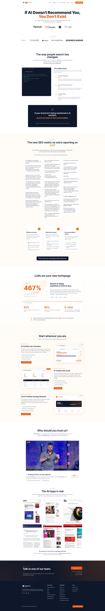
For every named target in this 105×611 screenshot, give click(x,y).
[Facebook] (22, 593)
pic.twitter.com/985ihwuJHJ (54, 213)
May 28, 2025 (54, 177)
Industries (54, 2)
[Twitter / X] (24, 593)
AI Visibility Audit (79, 2)
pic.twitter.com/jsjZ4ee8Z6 (50, 176)
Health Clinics (62, 589)
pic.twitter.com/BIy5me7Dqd (69, 209)
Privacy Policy (74, 587)
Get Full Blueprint (25, 414)
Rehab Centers (62, 596)
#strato (64, 186)
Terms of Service (75, 589)
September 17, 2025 (67, 192)
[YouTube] (29, 593)
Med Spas (61, 587)
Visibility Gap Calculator (51, 594)
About (50, 2)
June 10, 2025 (37, 170)
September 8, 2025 (67, 182)
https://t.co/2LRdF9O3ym (68, 189)
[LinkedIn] (26, 593)
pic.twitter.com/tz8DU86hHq (31, 185)
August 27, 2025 (71, 212)
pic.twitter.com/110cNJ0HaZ (31, 204)
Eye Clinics (61, 592)
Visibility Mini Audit (50, 596)
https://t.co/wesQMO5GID (33, 169)
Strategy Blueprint (50, 598)
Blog (68, 2)
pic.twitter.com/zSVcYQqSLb (50, 193)
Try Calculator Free (26, 362)
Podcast (72, 2)
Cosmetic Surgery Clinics (64, 598)
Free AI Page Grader (50, 587)
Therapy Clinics (62, 594)
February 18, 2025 (29, 206)
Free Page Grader (62, 2)
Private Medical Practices (64, 600)
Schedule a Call (76, 568)
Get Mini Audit (58, 388)
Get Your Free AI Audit (78, 606)
